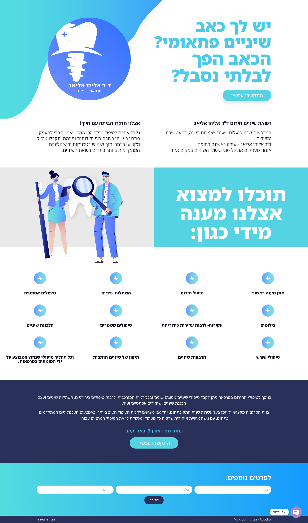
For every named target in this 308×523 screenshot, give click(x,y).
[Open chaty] (296, 512)
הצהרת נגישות (46, 519)
